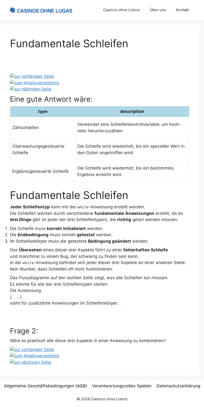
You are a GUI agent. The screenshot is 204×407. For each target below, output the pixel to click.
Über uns (158, 9)
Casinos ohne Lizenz (121, 9)
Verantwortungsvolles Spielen (122, 385)
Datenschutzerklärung (178, 385)
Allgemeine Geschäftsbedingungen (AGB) (45, 385)
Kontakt (182, 9)
